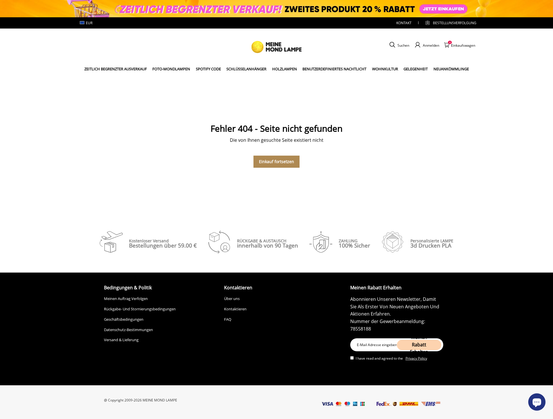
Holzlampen (284, 68)
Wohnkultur (385, 68)
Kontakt (404, 22)
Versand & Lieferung (121, 339)
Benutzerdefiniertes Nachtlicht (334, 68)
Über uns (232, 298)
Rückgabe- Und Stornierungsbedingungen (140, 309)
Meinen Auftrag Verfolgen (126, 298)
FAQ (227, 319)
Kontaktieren (235, 309)
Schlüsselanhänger (246, 68)
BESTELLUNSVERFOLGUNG (449, 22)
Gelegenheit (416, 68)
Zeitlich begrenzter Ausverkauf (115, 68)
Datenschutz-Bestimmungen (128, 329)
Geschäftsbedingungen (123, 319)
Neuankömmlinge (451, 68)
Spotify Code (208, 68)
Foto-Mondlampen (171, 68)
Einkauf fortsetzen (276, 161)
